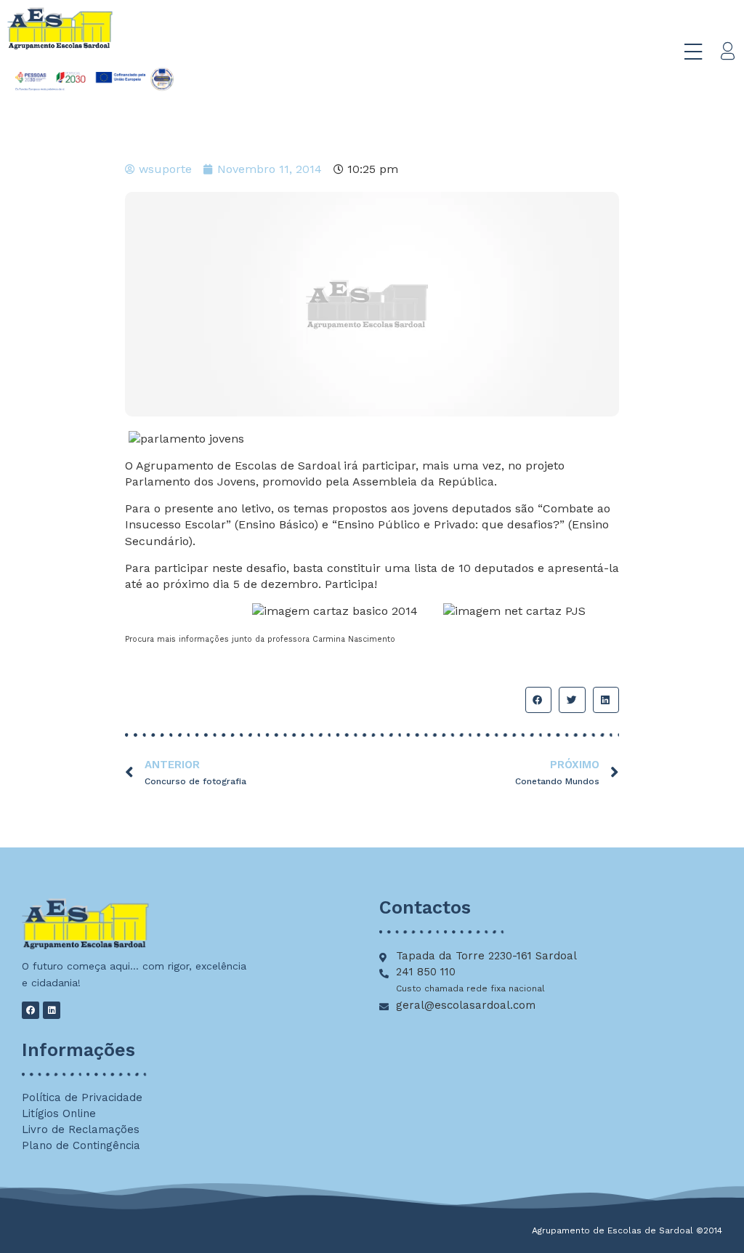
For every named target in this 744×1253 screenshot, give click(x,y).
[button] (538, 700)
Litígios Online (59, 1113)
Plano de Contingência (81, 1145)
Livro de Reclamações (81, 1129)
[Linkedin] (51, 1010)
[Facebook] (30, 1010)
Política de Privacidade (82, 1097)
